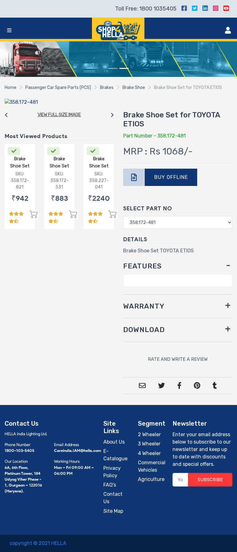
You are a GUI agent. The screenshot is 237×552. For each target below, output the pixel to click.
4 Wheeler (149, 453)
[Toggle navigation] (9, 30)
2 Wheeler (149, 434)
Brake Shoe (134, 87)
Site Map (113, 511)
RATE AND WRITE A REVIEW (178, 359)
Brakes (107, 87)
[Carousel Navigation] (59, 115)
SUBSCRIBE (210, 479)
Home (10, 87)
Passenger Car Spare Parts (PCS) (58, 87)
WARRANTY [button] (143, 306)
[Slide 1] (113, 68)
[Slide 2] (124, 68)
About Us (114, 442)
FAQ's (109, 485)
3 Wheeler (149, 444)
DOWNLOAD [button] (144, 330)
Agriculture (151, 479)
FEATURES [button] (142, 266)
